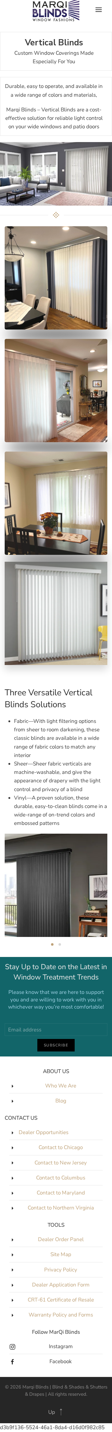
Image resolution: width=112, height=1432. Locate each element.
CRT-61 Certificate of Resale (61, 1299)
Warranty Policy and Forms (61, 1314)
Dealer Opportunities (43, 1132)
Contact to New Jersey (61, 1162)
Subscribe (56, 1045)
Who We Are (60, 1085)
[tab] (52, 944)
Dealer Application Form (61, 1284)
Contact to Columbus (60, 1177)
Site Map (60, 1254)
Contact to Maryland (61, 1192)
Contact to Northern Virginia (61, 1207)
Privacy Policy (60, 1269)
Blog (60, 1100)
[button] (61, 1412)
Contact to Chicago (61, 1147)
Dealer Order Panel (61, 1239)
